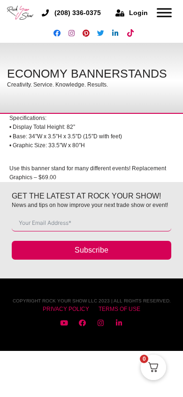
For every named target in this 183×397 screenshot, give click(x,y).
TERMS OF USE (119, 309)
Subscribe (91, 250)
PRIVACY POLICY (66, 309)
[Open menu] (164, 12)
